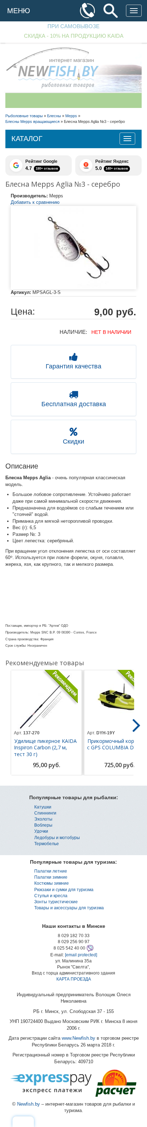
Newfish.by (28, 1104)
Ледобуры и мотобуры (57, 837)
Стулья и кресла (50, 895)
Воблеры (43, 825)
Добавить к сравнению (35, 202)
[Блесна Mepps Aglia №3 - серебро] (73, 248)
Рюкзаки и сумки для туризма (63, 889)
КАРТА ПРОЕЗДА (73, 979)
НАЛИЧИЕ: (73, 332)
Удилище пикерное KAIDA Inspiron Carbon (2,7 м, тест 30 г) (45, 748)
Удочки (41, 831)
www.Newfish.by (78, 1038)
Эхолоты (43, 819)
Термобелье (46, 843)
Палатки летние (50, 871)
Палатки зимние (50, 877)
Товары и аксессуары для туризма (69, 907)
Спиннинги (45, 813)
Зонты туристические (56, 901)
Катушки (42, 807)
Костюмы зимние (51, 883)
